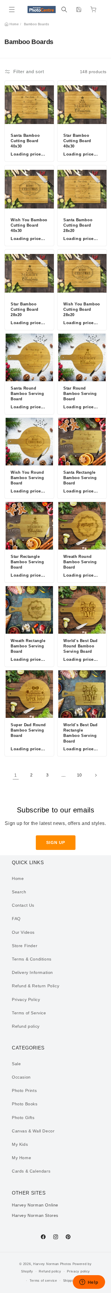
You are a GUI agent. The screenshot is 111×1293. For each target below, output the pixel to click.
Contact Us (23, 905)
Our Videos (23, 932)
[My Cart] (93, 9)
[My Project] (78, 9)
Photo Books (25, 1103)
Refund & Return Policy (35, 985)
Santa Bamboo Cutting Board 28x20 (77, 225)
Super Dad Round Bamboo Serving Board (28, 730)
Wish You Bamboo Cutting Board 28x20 (81, 309)
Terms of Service (29, 1012)
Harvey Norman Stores (35, 1215)
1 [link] (15, 775)
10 (79, 775)
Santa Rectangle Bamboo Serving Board (79, 477)
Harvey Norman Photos (52, 1264)
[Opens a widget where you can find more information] (89, 1282)
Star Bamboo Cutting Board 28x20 (24, 309)
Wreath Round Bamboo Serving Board (79, 561)
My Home (21, 1157)
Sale (16, 1063)
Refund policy (26, 1026)
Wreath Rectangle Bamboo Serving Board (28, 646)
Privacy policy (78, 1271)
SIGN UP (55, 842)
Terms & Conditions (32, 959)
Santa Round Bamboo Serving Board (27, 393)
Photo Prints (24, 1090)
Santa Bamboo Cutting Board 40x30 (25, 140)
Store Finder (24, 945)
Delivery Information (32, 972)
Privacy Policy (26, 999)
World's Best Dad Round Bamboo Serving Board (80, 646)
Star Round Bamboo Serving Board (79, 393)
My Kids (20, 1144)
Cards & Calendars (31, 1171)
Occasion (21, 1077)
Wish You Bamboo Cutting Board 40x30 (29, 225)
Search (19, 891)
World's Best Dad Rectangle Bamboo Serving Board (80, 733)
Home (14, 24)
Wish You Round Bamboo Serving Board (27, 477)
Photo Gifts (23, 1117)
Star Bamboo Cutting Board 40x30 (77, 140)
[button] (11, 9)
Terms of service (43, 1280)
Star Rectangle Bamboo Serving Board (27, 561)
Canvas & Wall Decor (33, 1131)
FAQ (16, 918)
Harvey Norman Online (35, 1205)
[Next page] (95, 775)
